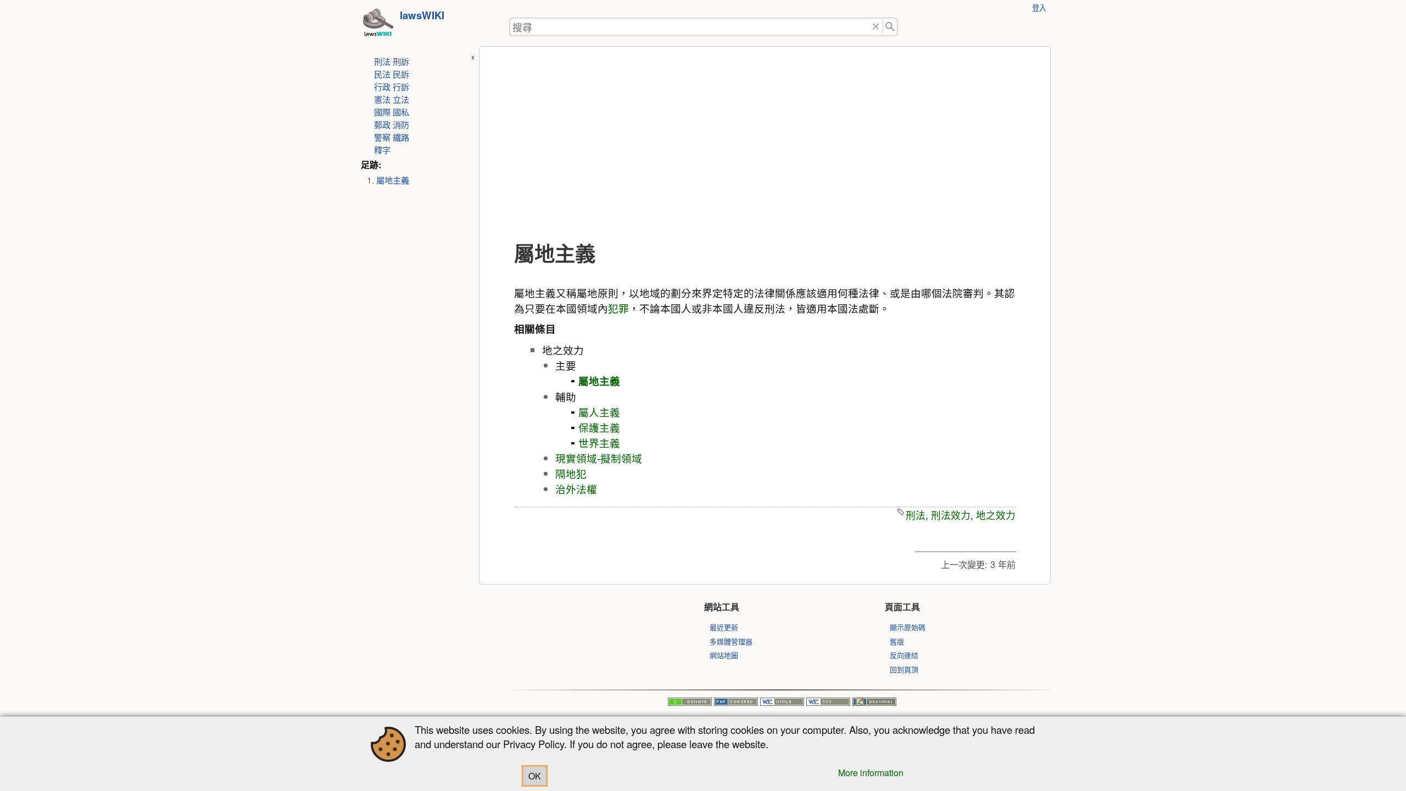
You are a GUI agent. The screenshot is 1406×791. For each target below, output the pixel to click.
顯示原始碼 (907, 627)
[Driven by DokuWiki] (874, 703)
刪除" (875, 27)
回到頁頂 (904, 669)
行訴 (401, 86)
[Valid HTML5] (782, 703)
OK (534, 776)
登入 (1039, 7)
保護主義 (599, 427)
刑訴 (401, 61)
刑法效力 (950, 515)
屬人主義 (599, 412)
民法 (382, 74)
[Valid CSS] (828, 703)
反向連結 (904, 655)
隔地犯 (571, 473)
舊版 (897, 641)
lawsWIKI (422, 15)
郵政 (382, 124)
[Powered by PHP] (736, 703)
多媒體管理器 (731, 641)
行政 (382, 86)
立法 (401, 99)
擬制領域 (621, 458)
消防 (401, 124)
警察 (382, 137)
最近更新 (724, 627)
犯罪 (618, 308)
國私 (401, 111)
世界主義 (599, 443)
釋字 (382, 149)
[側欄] (473, 55)
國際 (382, 111)
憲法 (382, 99)
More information (870, 772)
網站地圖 (724, 655)
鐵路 (401, 137)
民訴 (401, 74)
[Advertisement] (765, 144)
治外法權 (576, 489)
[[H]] (377, 25)
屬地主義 (392, 180)
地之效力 (996, 515)
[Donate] (690, 703)
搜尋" (890, 27)
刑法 (382, 61)
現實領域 (576, 458)
